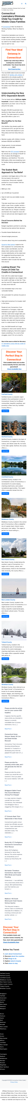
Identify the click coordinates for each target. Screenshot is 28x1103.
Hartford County (7, 437)
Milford (2, 1040)
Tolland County (7, 642)
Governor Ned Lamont (8, 244)
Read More (5, 411)
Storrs (2, 1047)
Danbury (2, 1016)
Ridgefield (3, 1065)
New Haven (3, 1004)
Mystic (2, 1002)
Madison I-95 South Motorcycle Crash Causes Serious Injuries (13, 901)
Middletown (3, 1058)
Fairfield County (7, 394)
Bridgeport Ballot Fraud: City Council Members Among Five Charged (13, 793)
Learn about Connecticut (13, 954)
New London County (8, 600)
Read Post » (8, 729)
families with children (16, 75)
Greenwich (3, 998)
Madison (2, 1056)
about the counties (17, 956)
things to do (12, 958)
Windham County (7, 684)
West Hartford (4, 1067)
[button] (25, 4)
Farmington (3, 1054)
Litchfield (3, 1042)
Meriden (2, 1060)
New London (4, 1026)
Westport (3, 1008)
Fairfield (2, 996)
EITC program (15, 151)
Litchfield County (7, 477)
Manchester (3, 1038)
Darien (2, 1018)
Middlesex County (8, 519)
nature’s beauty (15, 961)
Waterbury (3, 1029)
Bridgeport (3, 993)
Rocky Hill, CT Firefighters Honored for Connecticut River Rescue (14, 845)
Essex (2, 1034)
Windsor (2, 1069)
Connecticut (6, 26)
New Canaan (4, 1044)
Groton (2, 1036)
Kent (1, 1020)
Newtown (3, 1022)
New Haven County (8, 559)
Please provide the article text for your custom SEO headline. (13, 710)
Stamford (3, 1006)
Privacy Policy (14, 1082)
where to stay (13, 963)
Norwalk (2, 1024)
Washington (3, 1049)
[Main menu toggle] (21, 3)
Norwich (2, 1062)
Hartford (2, 1000)
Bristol (2, 1014)
